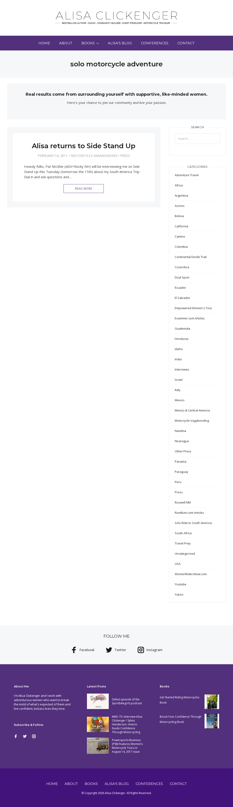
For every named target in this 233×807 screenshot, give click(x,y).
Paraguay (181, 472)
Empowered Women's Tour (193, 308)
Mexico (180, 400)
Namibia (180, 431)
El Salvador (182, 298)
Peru (178, 482)
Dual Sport (182, 277)
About (65, 43)
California (181, 226)
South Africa (183, 533)
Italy (177, 390)
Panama (180, 461)
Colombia (181, 247)
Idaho (179, 349)
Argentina (181, 195)
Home (44, 43)
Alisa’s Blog (120, 43)
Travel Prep (183, 543)
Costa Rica (182, 267)
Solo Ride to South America (193, 523)
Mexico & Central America (192, 410)
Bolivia (179, 216)
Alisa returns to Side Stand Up (83, 146)
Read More (83, 188)
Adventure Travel (187, 175)
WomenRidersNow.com (191, 574)
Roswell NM (183, 502)
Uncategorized (185, 553)
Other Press (183, 451)
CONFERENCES (154, 43)
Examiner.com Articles (190, 318)
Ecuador (180, 288)
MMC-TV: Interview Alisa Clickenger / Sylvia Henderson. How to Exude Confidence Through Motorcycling (127, 724)
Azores (180, 206)
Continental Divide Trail (191, 257)
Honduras (182, 339)
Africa (179, 185)
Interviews (182, 369)
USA (177, 564)
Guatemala (182, 328)
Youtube (180, 584)
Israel (178, 380)
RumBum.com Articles (189, 513)
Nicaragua (182, 441)
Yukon (179, 594)
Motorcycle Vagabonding (94, 155)
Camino (180, 236)
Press (125, 155)
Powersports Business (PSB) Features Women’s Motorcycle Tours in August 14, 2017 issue (127, 746)
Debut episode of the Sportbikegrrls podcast (127, 701)
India (178, 359)
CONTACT (186, 43)
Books (88, 43)
